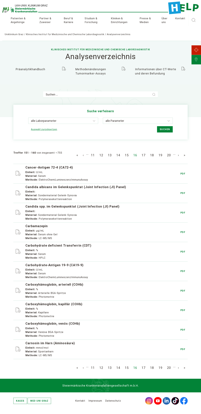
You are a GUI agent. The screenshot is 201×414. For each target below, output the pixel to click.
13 (110, 155)
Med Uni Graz (39, 401)
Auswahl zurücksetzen (44, 129)
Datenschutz (113, 400)
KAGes (20, 401)
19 (160, 155)
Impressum (95, 400)
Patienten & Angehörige (18, 20)
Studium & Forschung (91, 20)
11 (93, 155)
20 (169, 155)
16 (135, 155)
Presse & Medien (145, 20)
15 (127, 155)
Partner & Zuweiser (45, 20)
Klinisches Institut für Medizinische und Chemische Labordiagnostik (65, 34)
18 (152, 155)
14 (118, 155)
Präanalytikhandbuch (30, 69)
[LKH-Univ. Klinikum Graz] (183, 8)
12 (101, 155)
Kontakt (180, 18)
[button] (193, 20)
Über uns (164, 20)
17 (143, 155)
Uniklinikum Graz (14, 34)
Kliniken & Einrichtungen (119, 20)
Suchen (165, 129)
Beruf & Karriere (68, 20)
